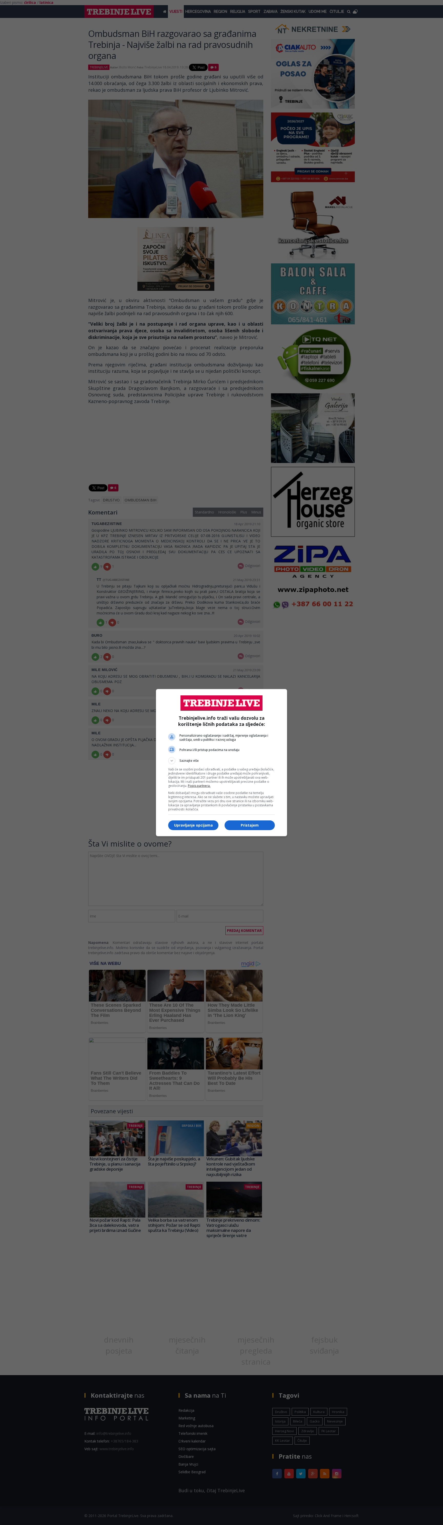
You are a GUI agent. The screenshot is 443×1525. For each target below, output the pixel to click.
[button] (221, 760)
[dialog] (221, 762)
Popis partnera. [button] (199, 786)
